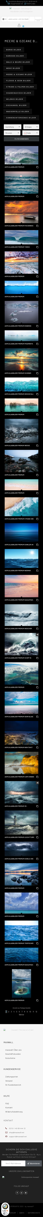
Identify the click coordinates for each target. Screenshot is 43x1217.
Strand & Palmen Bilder (20, 87)
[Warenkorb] (22, 25)
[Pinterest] (26, 1193)
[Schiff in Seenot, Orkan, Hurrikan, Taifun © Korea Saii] (21, 644)
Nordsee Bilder (15, 56)
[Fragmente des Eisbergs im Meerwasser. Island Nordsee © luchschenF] (21, 335)
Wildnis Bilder (14, 99)
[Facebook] (17, 1193)
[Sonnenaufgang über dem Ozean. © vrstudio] (21, 262)
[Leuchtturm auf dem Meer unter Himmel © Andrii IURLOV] (21, 823)
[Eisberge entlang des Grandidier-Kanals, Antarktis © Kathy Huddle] (21, 312)
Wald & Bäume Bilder (18, 62)
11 (33, 1011)
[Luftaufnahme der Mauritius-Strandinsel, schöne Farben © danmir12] (21, 673)
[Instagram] (21, 1193)
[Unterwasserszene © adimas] (21, 287)
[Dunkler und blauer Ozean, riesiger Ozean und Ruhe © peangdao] (21, 532)
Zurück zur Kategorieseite (21, 1008)
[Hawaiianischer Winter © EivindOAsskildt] (21, 155)
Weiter (21, 1014)
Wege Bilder (13, 68)
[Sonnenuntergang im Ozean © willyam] (21, 182)
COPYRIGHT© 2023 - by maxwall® (21, 1206)
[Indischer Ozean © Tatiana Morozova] (21, 615)
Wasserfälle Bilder (17, 111)
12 (36, 1011)
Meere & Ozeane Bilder (19, 74)
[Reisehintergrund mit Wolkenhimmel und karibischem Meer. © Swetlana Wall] (21, 903)
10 (30, 1011)
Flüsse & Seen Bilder (18, 81)
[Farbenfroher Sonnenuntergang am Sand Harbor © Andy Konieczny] (21, 874)
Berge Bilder (13, 50)
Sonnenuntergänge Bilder (21, 118)
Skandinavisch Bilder (18, 93)
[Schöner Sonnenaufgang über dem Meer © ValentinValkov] (21, 359)
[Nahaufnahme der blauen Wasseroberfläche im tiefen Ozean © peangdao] (21, 955)
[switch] (5, 1213)
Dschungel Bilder (16, 105)
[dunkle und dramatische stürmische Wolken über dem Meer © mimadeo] (21, 849)
